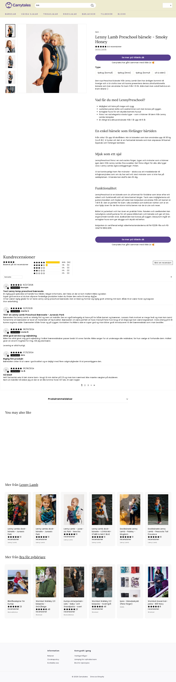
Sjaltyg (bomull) (105, 72)
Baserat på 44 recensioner (15, 264)
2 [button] (84, 385)
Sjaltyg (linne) (124, 72)
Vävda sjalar (29, 14)
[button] (101, 46)
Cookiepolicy (53, 659)
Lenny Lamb (101, 49)
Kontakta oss (53, 663)
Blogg (122, 14)
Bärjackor (89, 14)
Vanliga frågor (80, 656)
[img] (16, 285)
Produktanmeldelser (60, 398)
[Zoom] (52, 58)
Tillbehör (107, 14)
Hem (97, 32)
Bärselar (10, 14)
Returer (50, 656)
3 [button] (88, 385)
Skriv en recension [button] (162, 262)
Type (97, 67)
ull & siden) (160, 72)
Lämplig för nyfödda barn (85, 659)
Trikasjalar (50, 14)
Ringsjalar (70, 14)
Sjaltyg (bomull (143, 72)
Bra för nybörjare (32, 557)
